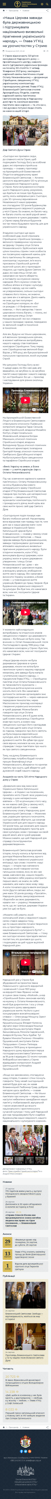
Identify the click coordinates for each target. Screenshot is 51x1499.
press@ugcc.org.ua (33, 1460)
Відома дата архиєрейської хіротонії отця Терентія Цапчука (29, 1266)
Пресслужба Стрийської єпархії (23, 1171)
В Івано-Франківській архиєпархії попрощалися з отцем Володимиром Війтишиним (24, 1383)
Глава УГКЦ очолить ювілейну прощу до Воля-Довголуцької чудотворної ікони (30, 1254)
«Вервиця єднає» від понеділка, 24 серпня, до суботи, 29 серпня (26, 1242)
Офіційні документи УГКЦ (25, 1482)
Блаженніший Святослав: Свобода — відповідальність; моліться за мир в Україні (24, 1316)
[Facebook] (21, 1451)
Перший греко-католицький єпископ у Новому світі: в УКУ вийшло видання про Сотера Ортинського (25, 1416)
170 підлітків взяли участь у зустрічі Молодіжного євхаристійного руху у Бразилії (23, 1194)
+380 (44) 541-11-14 (17, 1460)
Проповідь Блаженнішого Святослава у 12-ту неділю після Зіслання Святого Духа (24, 1358)
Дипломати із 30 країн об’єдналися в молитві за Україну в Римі (23, 1205)
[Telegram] (25, 1451)
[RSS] (29, 1451)
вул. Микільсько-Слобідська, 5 (17, 1458)
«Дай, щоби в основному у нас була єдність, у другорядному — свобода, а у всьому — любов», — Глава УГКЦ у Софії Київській (23, 1399)
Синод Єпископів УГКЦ (25, 1479)
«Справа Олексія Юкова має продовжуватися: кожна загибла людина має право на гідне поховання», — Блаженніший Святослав (23, 1220)
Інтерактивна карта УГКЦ (25, 1484)
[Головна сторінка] (4, 10)
